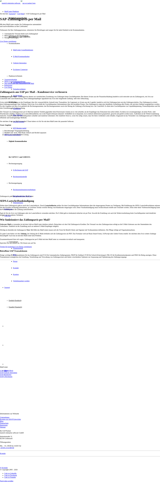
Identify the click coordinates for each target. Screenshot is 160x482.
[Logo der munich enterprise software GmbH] (10, 3)
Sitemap (3, 427)
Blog (1, 421)
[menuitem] (82, 80)
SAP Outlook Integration (8, 373)
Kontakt (3, 453)
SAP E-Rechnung (6, 377)
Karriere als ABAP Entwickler (10, 419)
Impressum (4, 425)
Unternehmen (4, 417)
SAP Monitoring (5, 375)
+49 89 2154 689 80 (7, 448)
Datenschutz (4, 423)
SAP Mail (3, 371)
